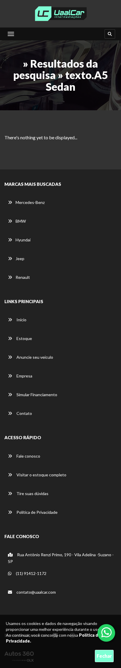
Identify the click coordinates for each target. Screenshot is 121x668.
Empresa (24, 375)
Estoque (24, 338)
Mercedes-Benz (30, 202)
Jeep (20, 258)
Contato (24, 413)
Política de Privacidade (37, 512)
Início (21, 319)
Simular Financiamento (36, 394)
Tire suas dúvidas (32, 493)
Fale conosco (28, 456)
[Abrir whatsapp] (106, 632)
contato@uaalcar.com (36, 592)
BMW (21, 221)
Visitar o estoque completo (41, 474)
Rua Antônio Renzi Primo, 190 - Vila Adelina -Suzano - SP (61, 558)
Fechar (104, 656)
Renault (23, 277)
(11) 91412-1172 (30, 573)
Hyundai (23, 239)
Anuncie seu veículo (34, 357)
